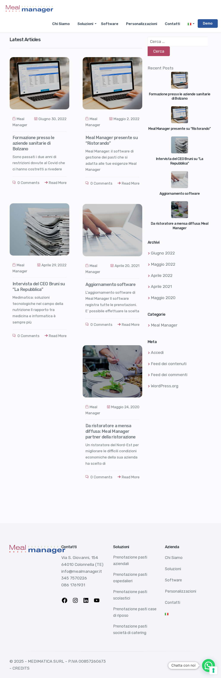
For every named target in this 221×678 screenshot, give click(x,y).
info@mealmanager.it (81, 571)
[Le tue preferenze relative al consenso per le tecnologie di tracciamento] (213, 670)
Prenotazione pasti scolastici (130, 595)
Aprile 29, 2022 (53, 265)
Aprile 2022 (161, 275)
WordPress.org (164, 385)
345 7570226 (74, 578)
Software (109, 24)
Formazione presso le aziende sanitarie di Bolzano (33, 143)
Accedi (157, 352)
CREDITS (21, 668)
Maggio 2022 (163, 264)
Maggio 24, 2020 (125, 407)
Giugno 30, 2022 (52, 119)
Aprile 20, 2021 (127, 266)
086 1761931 (73, 584)
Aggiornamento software (110, 284)
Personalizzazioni (141, 24)
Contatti (172, 24)
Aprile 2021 (161, 286)
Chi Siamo (61, 24)
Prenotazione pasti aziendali (130, 560)
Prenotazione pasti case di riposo (134, 612)
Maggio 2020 (163, 297)
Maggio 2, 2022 (126, 119)
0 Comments (28, 182)
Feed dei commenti (169, 374)
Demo (208, 23)
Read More (57, 182)
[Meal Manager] (29, 8)
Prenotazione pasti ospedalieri (130, 577)
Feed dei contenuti (168, 363)
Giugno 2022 (163, 253)
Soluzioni (85, 24)
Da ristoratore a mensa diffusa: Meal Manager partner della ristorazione (110, 431)
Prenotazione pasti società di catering (130, 629)
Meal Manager (164, 325)
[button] (208, 665)
